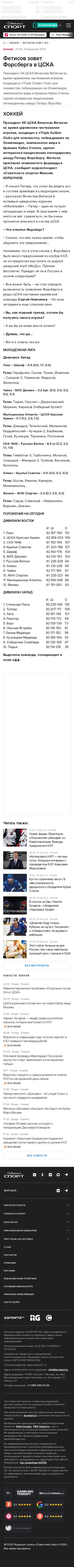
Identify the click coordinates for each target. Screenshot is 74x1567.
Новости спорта (14, 1205)
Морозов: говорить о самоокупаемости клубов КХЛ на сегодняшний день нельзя (35, 1077)
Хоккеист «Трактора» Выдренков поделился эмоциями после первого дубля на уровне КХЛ (35, 1140)
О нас (7, 1247)
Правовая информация (19, 1294)
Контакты (10, 1255)
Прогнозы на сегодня (18, 1239)
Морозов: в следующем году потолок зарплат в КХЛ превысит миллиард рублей (35, 1039)
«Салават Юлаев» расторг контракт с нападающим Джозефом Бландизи (28, 1125)
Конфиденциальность (18, 1286)
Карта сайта (12, 1302)
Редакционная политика (20, 1278)
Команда (10, 1263)
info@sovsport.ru (58, 1369)
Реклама (9, 1270)
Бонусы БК (11, 1222)
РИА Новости (41, 1426)
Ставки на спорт (15, 1213)
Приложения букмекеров (20, 1230)
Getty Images (24, 1426)
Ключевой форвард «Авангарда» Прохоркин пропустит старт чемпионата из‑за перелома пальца (33, 1060)
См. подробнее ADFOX (33, 1462)
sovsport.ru (30, 1415)
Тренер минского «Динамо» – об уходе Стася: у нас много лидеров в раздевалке (35, 1095)
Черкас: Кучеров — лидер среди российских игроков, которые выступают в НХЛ (33, 1020)
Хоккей (8, 49)
